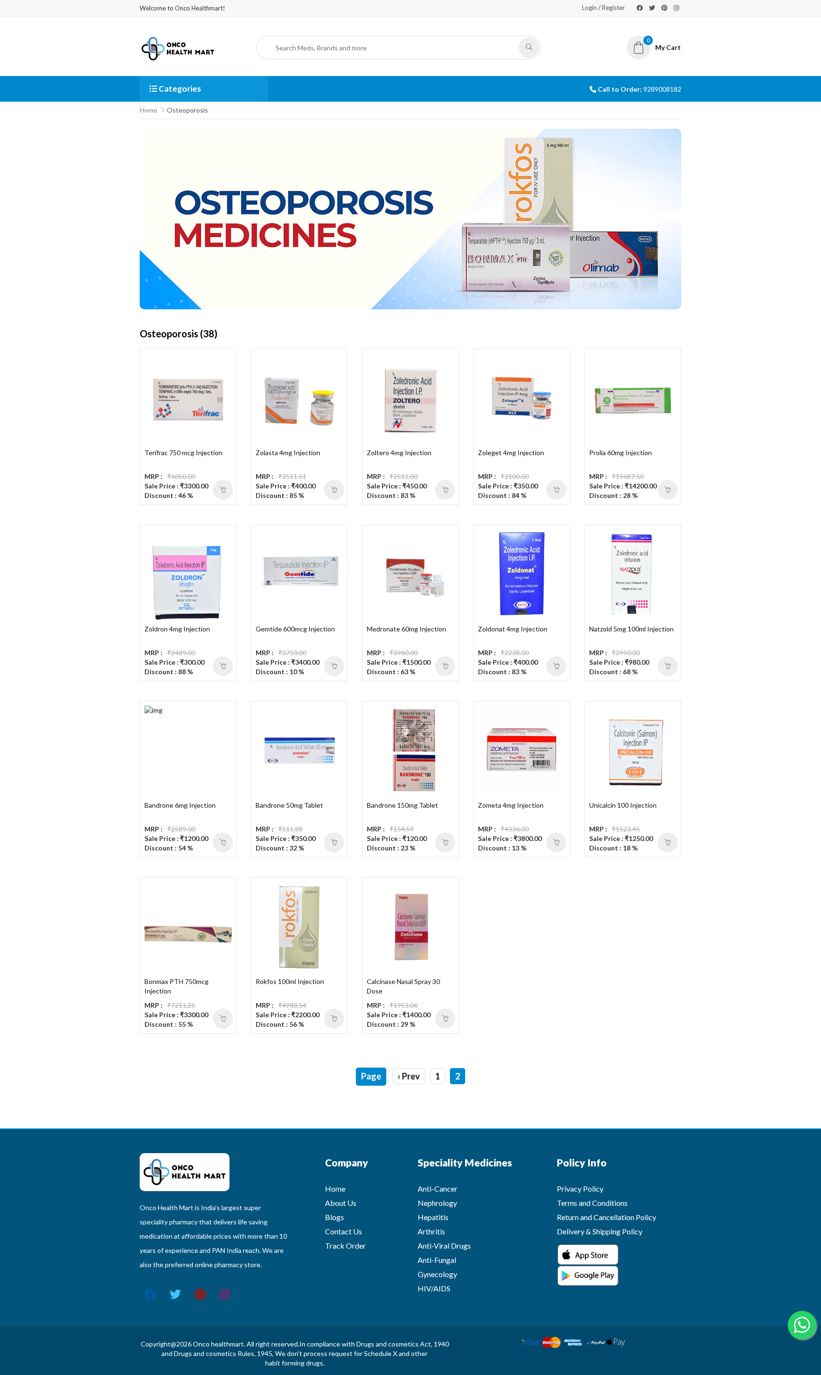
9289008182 (662, 89)
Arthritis (431, 1231)
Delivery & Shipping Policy (599, 1231)
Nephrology (437, 1202)
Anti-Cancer (438, 1188)
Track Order (345, 1245)
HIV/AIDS (434, 1288)
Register (613, 7)
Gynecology (437, 1274)
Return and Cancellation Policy (606, 1217)
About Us (340, 1202)
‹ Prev (409, 1076)
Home (148, 110)
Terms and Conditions (592, 1202)
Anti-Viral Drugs (444, 1245)
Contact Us (343, 1231)
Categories (179, 89)
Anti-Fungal (437, 1259)
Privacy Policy (580, 1188)
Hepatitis (433, 1217)
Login (589, 7)
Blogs (334, 1217)
